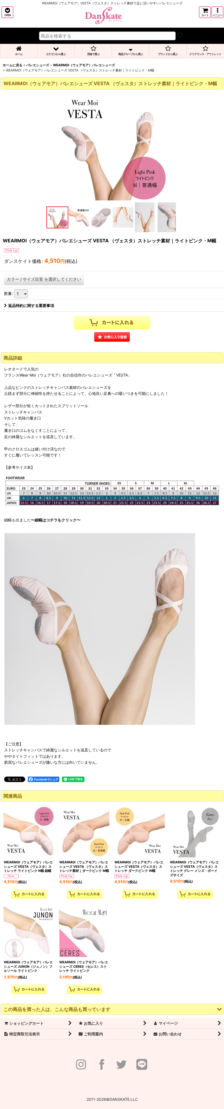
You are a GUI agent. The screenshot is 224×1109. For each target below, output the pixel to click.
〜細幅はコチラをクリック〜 (56, 520)
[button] (7, 12)
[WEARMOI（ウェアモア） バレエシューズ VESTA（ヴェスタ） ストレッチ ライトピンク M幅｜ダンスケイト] (112, 145)
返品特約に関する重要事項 (31, 305)
